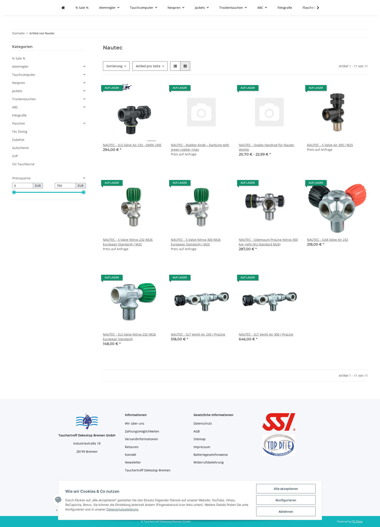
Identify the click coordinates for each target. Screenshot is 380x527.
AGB (197, 431)
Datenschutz (203, 423)
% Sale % (18, 58)
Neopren (18, 83)
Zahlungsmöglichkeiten (142, 431)
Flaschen (18, 123)
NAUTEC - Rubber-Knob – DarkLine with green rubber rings (200, 147)
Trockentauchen (24, 99)
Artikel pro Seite (148, 66)
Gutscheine (20, 148)
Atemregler (20, 66)
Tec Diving (19, 131)
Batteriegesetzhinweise (211, 454)
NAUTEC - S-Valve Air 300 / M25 (330, 145)
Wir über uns (134, 423)
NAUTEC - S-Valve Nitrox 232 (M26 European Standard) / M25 (128, 242)
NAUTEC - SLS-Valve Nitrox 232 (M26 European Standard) (129, 336)
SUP (15, 156)
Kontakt (130, 454)
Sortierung (114, 66)
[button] (175, 66)
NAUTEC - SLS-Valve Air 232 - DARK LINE (132, 145)
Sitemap (200, 439)
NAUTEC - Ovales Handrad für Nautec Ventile (266, 147)
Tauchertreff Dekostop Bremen (147, 470)
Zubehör (18, 140)
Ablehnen (286, 511)
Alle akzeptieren (286, 489)
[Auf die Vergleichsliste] (145, 89)
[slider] (14, 192)
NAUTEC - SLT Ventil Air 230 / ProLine (198, 334)
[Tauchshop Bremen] (63, 7)
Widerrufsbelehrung (209, 462)
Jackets (17, 91)
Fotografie (19, 115)
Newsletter (133, 462)
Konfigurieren (286, 500)
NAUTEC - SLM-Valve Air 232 (327, 240)
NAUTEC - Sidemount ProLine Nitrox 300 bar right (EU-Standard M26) (268, 242)
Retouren (132, 447)
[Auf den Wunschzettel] (156, 89)
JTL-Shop (357, 521)
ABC (15, 107)
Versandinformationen (141, 439)
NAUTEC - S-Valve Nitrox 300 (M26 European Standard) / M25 (196, 242)
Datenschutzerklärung (122, 509)
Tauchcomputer (23, 75)
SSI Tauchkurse (23, 164)
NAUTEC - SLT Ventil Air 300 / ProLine (266, 334)
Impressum (202, 447)
